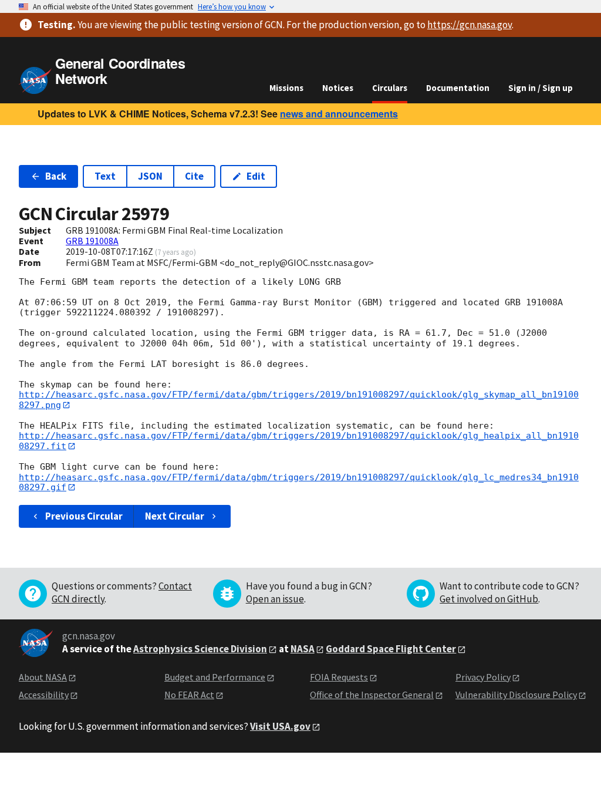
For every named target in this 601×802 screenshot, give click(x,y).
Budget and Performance (214, 677)
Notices (337, 87)
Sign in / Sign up (540, 87)
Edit (256, 176)
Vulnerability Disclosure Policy (516, 694)
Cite (194, 176)
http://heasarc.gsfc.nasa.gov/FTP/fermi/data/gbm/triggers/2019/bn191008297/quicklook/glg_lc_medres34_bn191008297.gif (299, 482)
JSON (150, 176)
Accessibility (44, 694)
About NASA (43, 677)
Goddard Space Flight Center (391, 648)
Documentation (457, 87)
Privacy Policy (483, 677)
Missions (286, 87)
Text (105, 176)
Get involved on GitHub (489, 598)
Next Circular (174, 516)
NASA (303, 648)
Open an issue (275, 598)
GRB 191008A (92, 241)
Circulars (389, 87)
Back (55, 176)
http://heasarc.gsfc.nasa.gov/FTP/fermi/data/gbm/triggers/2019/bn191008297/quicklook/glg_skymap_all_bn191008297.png (299, 399)
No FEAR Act (189, 694)
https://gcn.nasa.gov (469, 24)
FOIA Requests (339, 677)
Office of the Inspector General (372, 694)
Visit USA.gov (280, 726)
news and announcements (339, 113)
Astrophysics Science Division (200, 648)
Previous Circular (84, 516)
